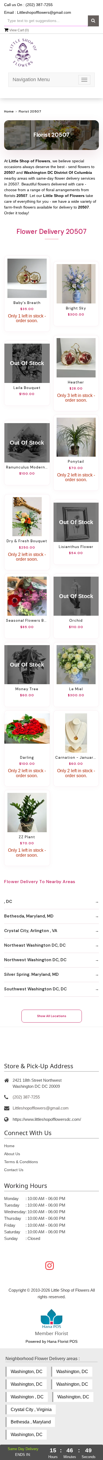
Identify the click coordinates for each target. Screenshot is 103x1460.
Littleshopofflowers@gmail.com (44, 12)
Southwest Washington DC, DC (35, 989)
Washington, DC (27, 1371)
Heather (76, 382)
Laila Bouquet (27, 387)
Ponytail (76, 461)
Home (9, 111)
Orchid (76, 620)
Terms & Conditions (21, 1162)
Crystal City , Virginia (31, 1409)
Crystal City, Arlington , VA (30, 930)
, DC (8, 901)
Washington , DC (27, 1397)
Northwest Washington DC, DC (35, 960)
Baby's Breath (27, 302)
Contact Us (13, 1170)
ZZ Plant (27, 837)
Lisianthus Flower (76, 546)
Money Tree (26, 689)
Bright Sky (76, 308)
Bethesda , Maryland (31, 1422)
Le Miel (76, 689)
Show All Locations (51, 1016)
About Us (12, 1154)
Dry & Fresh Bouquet (27, 541)
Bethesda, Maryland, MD (29, 916)
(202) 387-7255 (26, 1097)
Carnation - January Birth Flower (76, 757)
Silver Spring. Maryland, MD (31, 974)
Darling (27, 757)
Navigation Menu (31, 79)
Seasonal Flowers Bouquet (27, 620)
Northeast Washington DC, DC (35, 945)
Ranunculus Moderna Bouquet (27, 467)
